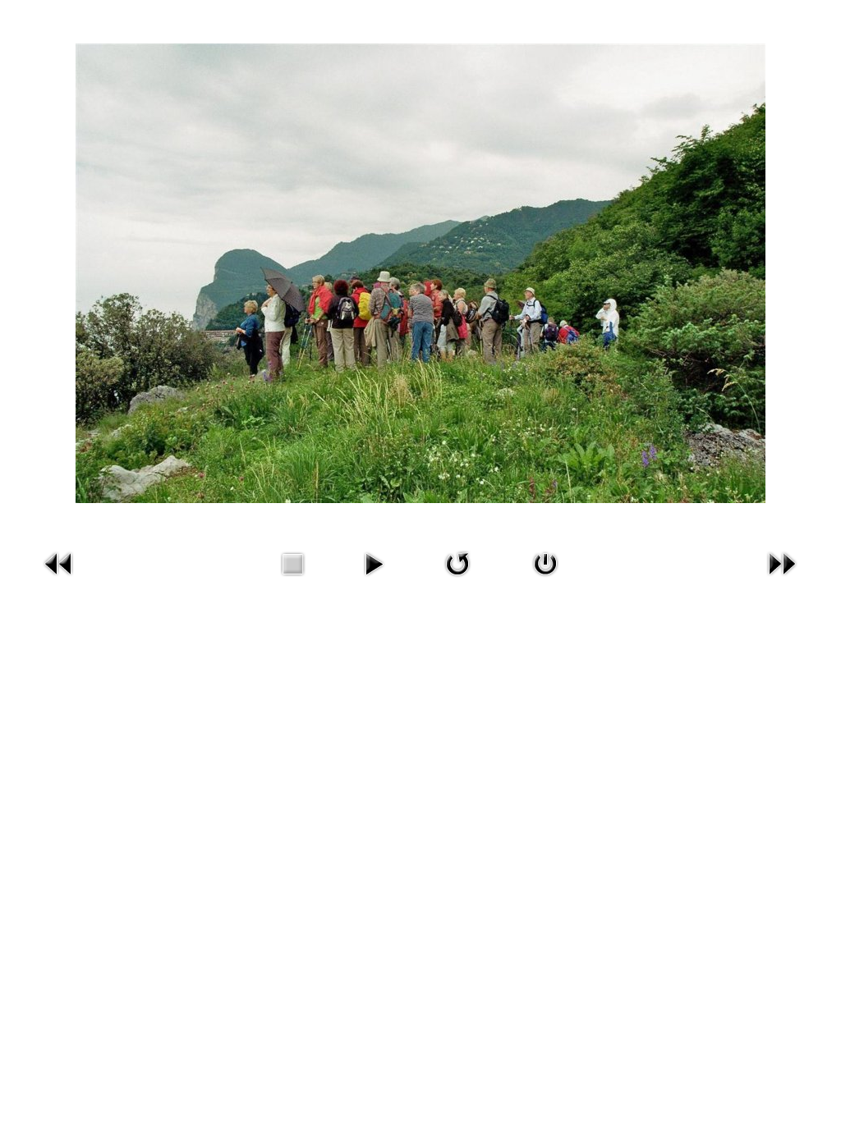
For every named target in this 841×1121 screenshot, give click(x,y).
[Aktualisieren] (457, 579)
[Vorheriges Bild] (59, 579)
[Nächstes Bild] (782, 579)
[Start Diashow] (373, 579)
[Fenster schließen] (545, 579)
